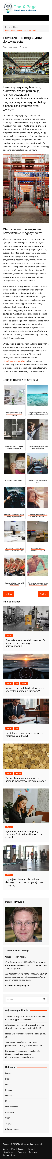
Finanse (18, 773)
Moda (7, 1101)
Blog (16, 683)
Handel (24, 683)
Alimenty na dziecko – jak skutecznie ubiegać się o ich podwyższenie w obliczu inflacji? (24, 1026)
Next (42, 594)
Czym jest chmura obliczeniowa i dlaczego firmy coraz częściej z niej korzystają (24, 882)
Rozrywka (9, 1112)
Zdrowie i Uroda (12, 1129)
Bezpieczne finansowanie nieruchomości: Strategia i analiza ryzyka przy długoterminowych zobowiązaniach (23, 1054)
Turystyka (9, 1124)
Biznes (24, 47)
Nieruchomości (11, 1107)
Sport (7, 1118)
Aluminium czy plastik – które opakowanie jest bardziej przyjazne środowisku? (25, 1018)
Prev (10, 594)
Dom (7, 1085)
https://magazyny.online (14, 361)
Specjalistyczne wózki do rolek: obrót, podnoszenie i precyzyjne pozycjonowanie (25, 643)
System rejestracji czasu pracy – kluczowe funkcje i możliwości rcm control (23, 834)
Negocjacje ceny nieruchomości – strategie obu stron (25, 1035)
